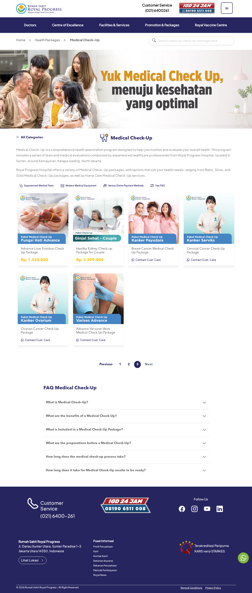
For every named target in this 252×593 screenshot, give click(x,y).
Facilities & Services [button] (114, 25)
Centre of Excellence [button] (67, 25)
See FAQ (160, 186)
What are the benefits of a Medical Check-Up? (81, 416)
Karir (95, 551)
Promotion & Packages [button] (162, 25)
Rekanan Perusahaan (105, 565)
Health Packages (47, 40)
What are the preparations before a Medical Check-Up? (88, 443)
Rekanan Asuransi (103, 560)
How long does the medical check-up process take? (86, 456)
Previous (106, 364)
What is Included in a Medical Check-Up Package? (84, 429)
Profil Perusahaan (103, 546)
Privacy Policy (213, 587)
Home (20, 40)
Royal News (100, 574)
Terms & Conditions (191, 587)
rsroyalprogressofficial (182, 508)
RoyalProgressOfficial (207, 508)
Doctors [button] (30, 25)
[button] (227, 8)
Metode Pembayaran (105, 570)
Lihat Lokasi (30, 560)
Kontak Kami (100, 556)
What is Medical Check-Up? (67, 402)
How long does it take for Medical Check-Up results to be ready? (96, 470)
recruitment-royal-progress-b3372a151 (219, 508)
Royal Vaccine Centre (211, 25)
